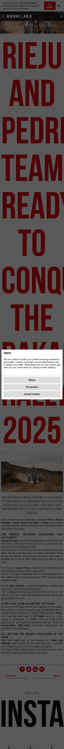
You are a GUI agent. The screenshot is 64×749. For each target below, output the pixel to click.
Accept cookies (32, 394)
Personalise (32, 387)
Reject (32, 380)
